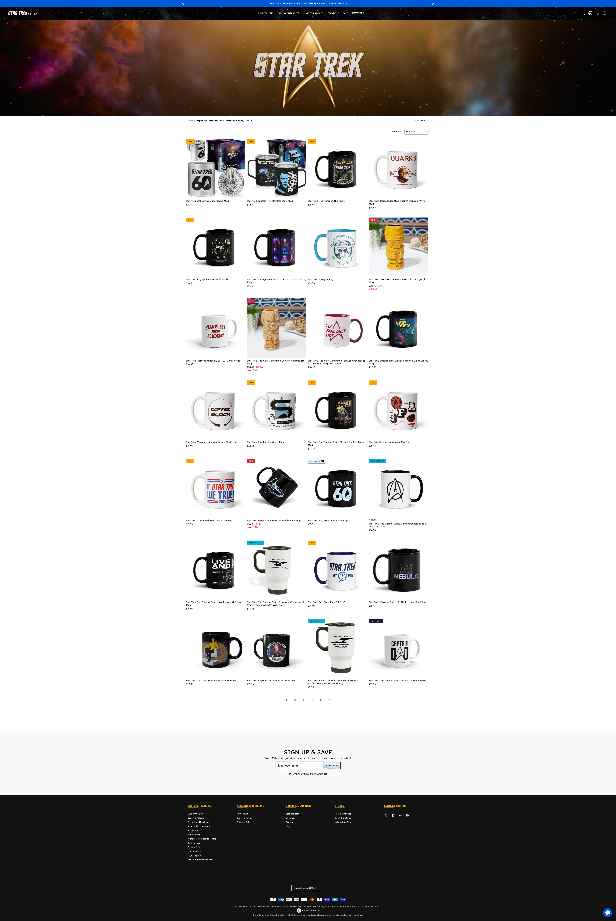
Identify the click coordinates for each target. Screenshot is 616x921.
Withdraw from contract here (202, 839)
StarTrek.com (292, 814)
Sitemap (290, 818)
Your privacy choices (202, 859)
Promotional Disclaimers (199, 822)
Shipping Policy (244, 822)
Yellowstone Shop (343, 822)
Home (190, 120)
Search (289, 822)
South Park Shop (343, 818)
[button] (183, 3)
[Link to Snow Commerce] (308, 912)
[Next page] (329, 700)
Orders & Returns (196, 818)
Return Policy (194, 834)
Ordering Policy (244, 818)
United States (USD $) (305, 888)
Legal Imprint (194, 855)
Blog (288, 826)
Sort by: (396, 131)
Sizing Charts (194, 830)
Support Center (195, 814)
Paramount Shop (343, 814)
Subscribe (332, 765)
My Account (242, 814)
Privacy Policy (194, 847)
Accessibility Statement (199, 826)
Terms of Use (194, 843)
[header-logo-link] (23, 13)
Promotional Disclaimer (308, 773)
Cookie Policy (194, 851)
